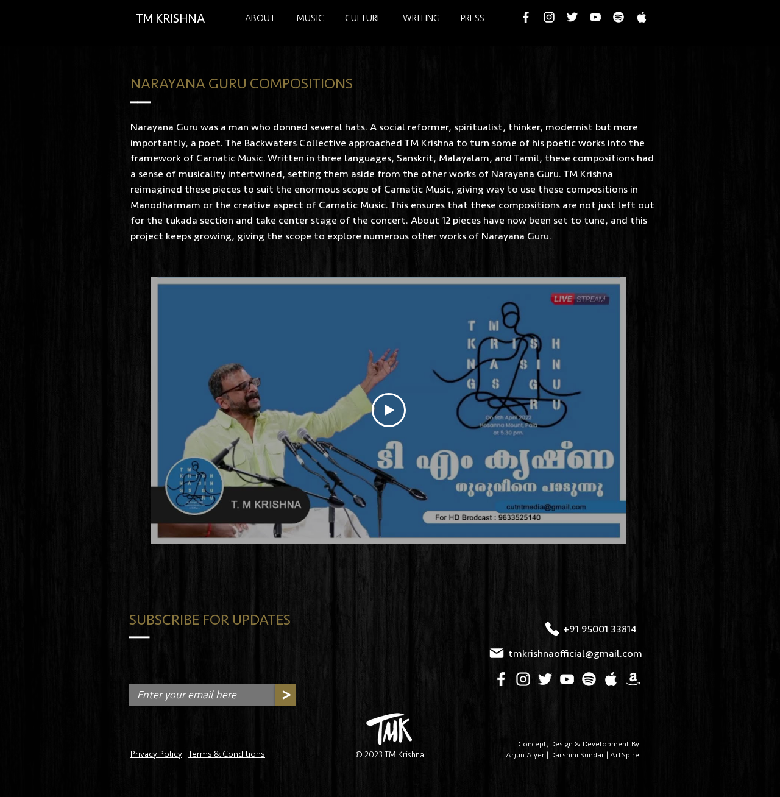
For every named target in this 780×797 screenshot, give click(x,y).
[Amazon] (633, 679)
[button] (363, 18)
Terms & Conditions (226, 754)
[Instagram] (549, 17)
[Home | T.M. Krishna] (389, 729)
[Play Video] (389, 410)
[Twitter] (572, 17)
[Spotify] (618, 17)
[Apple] (641, 17)
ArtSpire (624, 755)
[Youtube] (595, 17)
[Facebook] (525, 17)
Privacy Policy (156, 754)
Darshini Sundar (577, 755)
